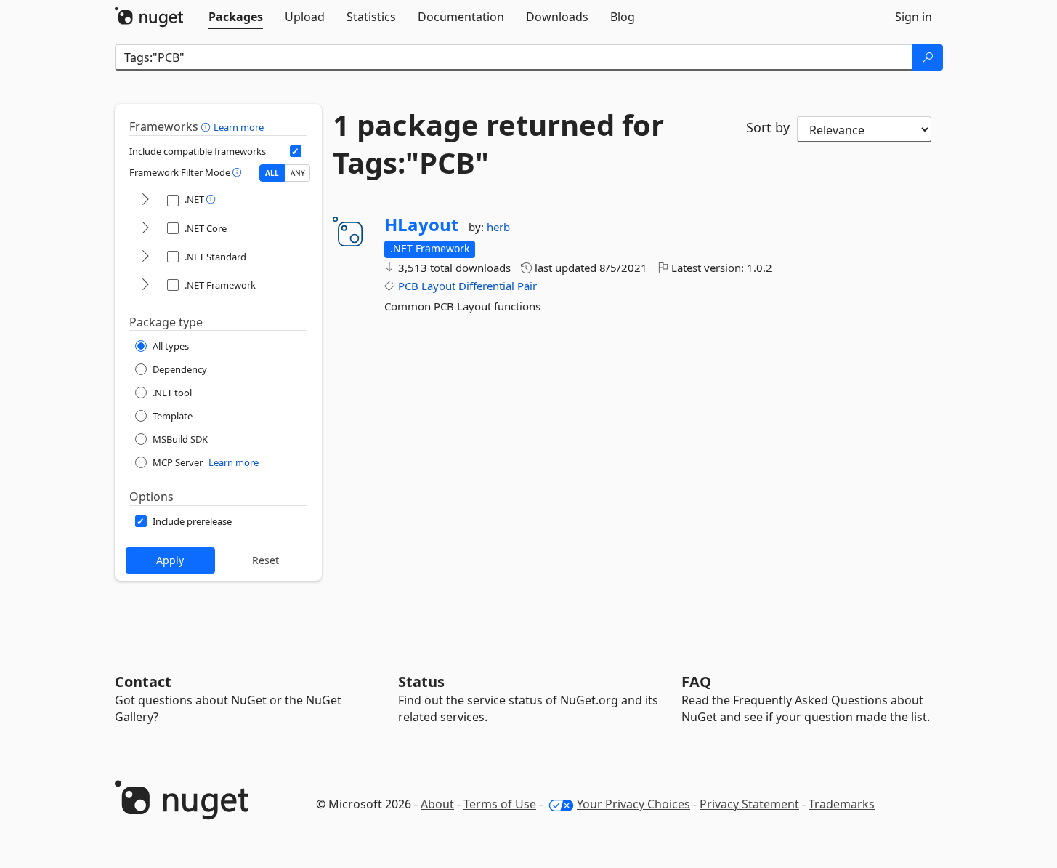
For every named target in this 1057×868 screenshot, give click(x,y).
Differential (486, 285)
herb (498, 227)
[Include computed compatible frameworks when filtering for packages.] (295, 151)
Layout (438, 285)
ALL (272, 173)
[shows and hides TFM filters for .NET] (145, 200)
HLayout (421, 225)
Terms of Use (499, 804)
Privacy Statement (749, 804)
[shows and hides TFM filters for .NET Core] (145, 228)
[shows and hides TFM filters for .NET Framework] (145, 285)
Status (421, 681)
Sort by (768, 127)
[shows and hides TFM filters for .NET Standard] (145, 257)
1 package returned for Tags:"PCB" (498, 144)
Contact (143, 681)
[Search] (927, 57)
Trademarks (842, 804)
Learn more (239, 127)
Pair (527, 285)
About (437, 804)
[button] (207, 126)
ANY (298, 173)
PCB (408, 285)
